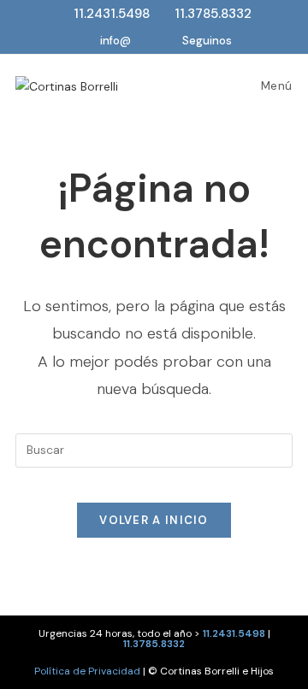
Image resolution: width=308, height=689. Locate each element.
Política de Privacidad (87, 671)
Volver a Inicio (154, 520)
